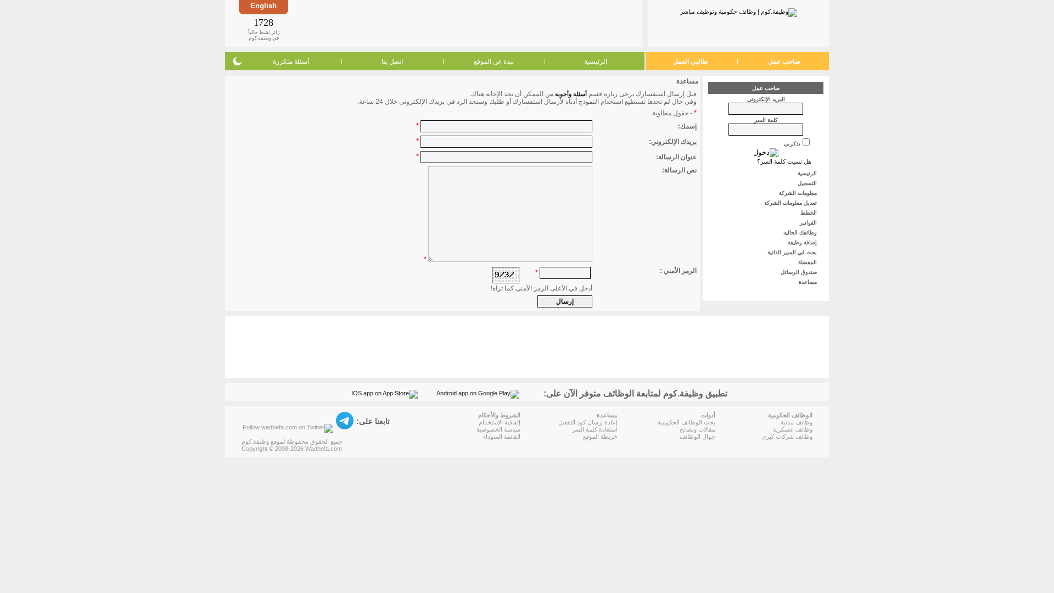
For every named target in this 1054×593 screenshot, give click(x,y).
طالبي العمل (690, 61)
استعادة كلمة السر (595, 429)
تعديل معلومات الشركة (791, 203)
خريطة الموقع (600, 436)
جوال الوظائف (697, 436)
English (263, 6)
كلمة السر (766, 120)
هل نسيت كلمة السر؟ (784, 161)
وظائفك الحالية (800, 233)
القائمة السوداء (501, 436)
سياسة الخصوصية (498, 429)
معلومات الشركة (798, 193)
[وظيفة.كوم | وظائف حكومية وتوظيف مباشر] (738, 10)
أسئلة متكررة (291, 61)
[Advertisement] (464, 23)
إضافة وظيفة (803, 242)
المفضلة (808, 262)
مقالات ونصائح (697, 429)
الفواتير (809, 223)
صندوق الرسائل (799, 272)
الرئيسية (595, 61)
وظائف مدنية (796, 422)
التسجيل (808, 183)
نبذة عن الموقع (494, 61)
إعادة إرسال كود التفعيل (588, 422)
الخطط (809, 213)
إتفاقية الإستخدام (499, 422)
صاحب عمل (784, 61)
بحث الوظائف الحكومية (686, 422)
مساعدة (808, 282)
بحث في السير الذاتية (792, 252)
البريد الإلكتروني (766, 99)
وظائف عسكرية (792, 429)
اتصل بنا (392, 61)
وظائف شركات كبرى (786, 436)
